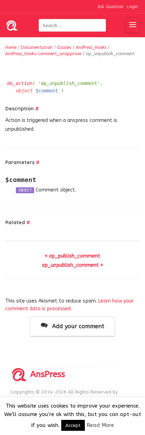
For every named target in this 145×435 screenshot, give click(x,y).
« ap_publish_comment (72, 256)
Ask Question (110, 6)
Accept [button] (73, 425)
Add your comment (77, 326)
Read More (100, 425)
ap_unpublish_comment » (72, 265)
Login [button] (132, 6)
